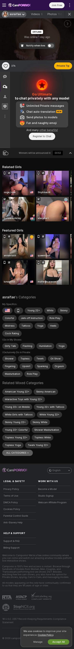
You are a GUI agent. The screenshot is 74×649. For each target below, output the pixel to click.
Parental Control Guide (15, 516)
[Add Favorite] (5, 66)
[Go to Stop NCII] (24, 607)
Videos (37, 14)
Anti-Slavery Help (13, 522)
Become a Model (47, 489)
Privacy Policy (11, 489)
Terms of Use (10, 495)
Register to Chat (42, 136)
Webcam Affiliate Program (52, 502)
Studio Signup (46, 495)
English (57, 470)
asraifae (8, 297)
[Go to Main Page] (22, 5)
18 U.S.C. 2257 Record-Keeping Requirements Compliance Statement (34, 621)
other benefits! (48, 130)
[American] (7, 311)
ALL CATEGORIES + (17, 452)
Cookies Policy (11, 509)
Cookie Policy (45, 635)
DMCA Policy (10, 502)
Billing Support (11, 547)
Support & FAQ (11, 541)
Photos (54, 14)
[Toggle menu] (4, 5)
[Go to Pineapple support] (6, 607)
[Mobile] (18, 311)
